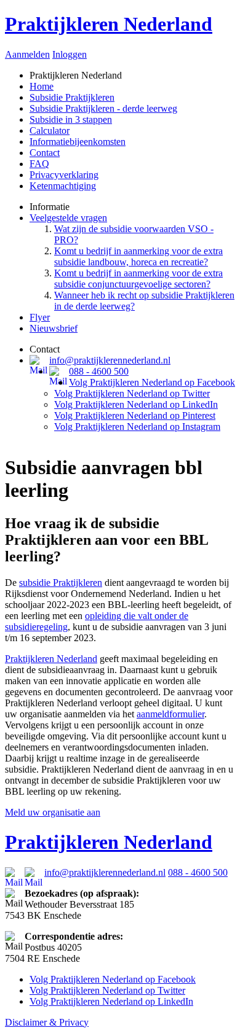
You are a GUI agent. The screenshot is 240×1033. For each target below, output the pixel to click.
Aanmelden (27, 54)
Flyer (40, 317)
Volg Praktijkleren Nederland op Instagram (137, 426)
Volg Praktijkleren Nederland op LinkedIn (136, 404)
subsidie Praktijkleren (60, 582)
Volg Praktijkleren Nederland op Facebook (152, 382)
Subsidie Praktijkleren (72, 97)
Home (42, 86)
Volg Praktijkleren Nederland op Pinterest (134, 415)
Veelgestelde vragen (68, 217)
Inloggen (69, 54)
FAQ (39, 163)
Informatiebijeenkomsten (78, 141)
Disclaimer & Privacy (47, 1022)
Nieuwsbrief (54, 328)
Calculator (50, 130)
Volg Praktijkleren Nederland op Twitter (132, 393)
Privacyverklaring (64, 175)
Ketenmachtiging (63, 186)
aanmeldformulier (170, 714)
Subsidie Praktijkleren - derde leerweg (103, 108)
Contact (45, 152)
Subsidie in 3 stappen (71, 119)
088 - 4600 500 (99, 371)
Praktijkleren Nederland (108, 24)
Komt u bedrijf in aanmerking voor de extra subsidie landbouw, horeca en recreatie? (138, 256)
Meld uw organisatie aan (52, 812)
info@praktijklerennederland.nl (109, 360)
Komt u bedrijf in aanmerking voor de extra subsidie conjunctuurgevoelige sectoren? (138, 278)
